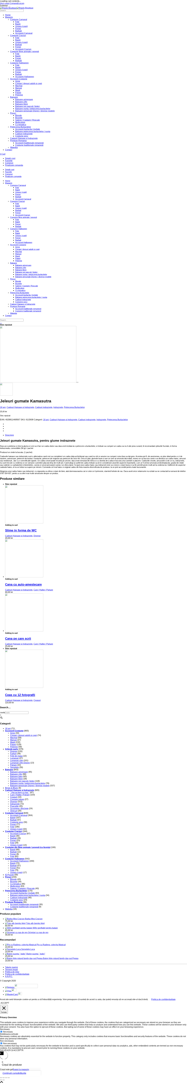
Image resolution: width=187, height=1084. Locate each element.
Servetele (14, 767)
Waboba (14, 147)
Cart (2, 154)
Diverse (37, 536)
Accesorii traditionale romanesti (29, 143)
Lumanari (14, 758)
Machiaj (18, 86)
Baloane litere (21, 104)
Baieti (17, 24)
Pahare (13, 765)
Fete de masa (16, 756)
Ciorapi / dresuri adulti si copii (28, 83)
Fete (17, 22)
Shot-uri (13, 811)
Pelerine (19, 95)
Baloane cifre (21, 102)
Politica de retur (12, 972)
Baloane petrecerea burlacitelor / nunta (32, 131)
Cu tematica (20, 125)
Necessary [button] (5, 1029)
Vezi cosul (5, 3)
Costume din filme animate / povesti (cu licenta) (27, 847)
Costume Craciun (18, 35)
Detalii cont (10, 158)
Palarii (18, 93)
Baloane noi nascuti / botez (27, 106)
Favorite (8, 161)
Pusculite (14, 806)
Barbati (18, 31)
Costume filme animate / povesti (24, 51)
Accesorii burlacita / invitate (27, 129)
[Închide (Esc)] (9, 1077)
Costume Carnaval (18, 19)
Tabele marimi (11, 967)
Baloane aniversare (24, 99)
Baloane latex (16, 776)
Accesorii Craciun (23, 49)
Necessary (8, 1032)
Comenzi (9, 163)
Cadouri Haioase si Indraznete (24, 138)
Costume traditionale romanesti (29, 145)
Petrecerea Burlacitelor (20, 127)
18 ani (3, 407)
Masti (17, 90)
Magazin (9, 17)
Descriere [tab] (9, 435)
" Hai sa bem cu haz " (20, 792)
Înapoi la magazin (21, 1069)
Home (8, 15)
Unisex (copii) (21, 26)
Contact (8, 150)
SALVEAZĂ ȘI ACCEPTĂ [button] (11, 1050)
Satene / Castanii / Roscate (27, 120)
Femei (18, 29)
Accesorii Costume (18, 79)
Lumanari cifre (16, 760)
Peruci (13, 113)
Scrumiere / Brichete (19, 808)
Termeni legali (11, 969)
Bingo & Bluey (11, 788)
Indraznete (58, 407)
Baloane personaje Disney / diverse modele (35, 111)
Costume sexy (21, 136)
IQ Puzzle (9, 875)
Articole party (11, 749)
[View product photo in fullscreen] (77, 382)
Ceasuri (37, 700)
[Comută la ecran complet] (4, 1077)
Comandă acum (17, 3)
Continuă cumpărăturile (14, 1073)
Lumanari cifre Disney (20, 763)
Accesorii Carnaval (23, 33)
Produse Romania (18, 141)
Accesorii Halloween (24, 77)
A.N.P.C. (9, 976)
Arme (17, 81)
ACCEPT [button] (5, 1003)
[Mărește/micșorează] (1, 1077)
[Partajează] (6, 1077)
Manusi (18, 88)
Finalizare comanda (14, 165)
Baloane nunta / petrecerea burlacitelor (32, 109)
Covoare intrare (17, 799)
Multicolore (20, 122)
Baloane (14, 97)
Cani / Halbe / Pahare (43, 590)
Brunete (18, 118)
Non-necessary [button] (7, 1041)
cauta (2, 712)
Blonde (18, 115)
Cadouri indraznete (24, 134)
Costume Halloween (19, 63)
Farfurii (13, 754)
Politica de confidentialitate (17, 974)
